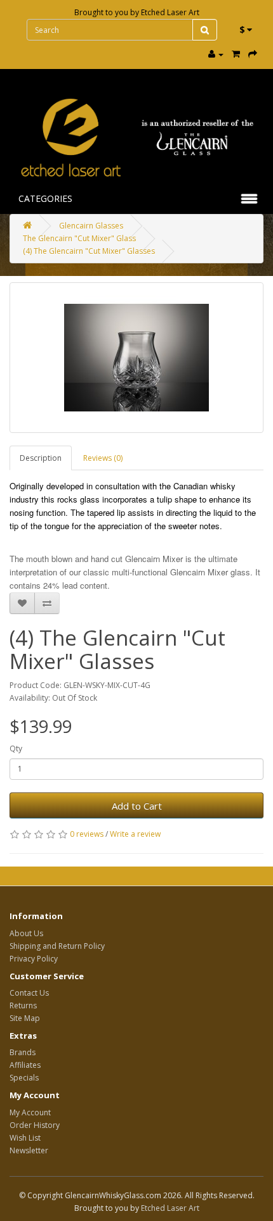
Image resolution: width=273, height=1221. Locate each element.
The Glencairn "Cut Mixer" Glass (79, 238)
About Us (26, 933)
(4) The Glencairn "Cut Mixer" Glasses (89, 251)
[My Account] (215, 54)
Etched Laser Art (170, 12)
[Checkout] (252, 54)
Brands (23, 1052)
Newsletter (29, 1150)
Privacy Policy (34, 958)
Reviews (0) (103, 458)
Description (41, 458)
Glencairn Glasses (91, 225)
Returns (23, 1005)
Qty (16, 748)
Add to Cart (137, 805)
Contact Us (29, 992)
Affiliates (25, 1065)
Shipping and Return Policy (57, 946)
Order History (35, 1125)
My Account (30, 1112)
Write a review (135, 834)
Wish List (25, 1137)
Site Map (25, 1018)
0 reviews (86, 834)
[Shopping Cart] (236, 54)
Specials (24, 1077)
